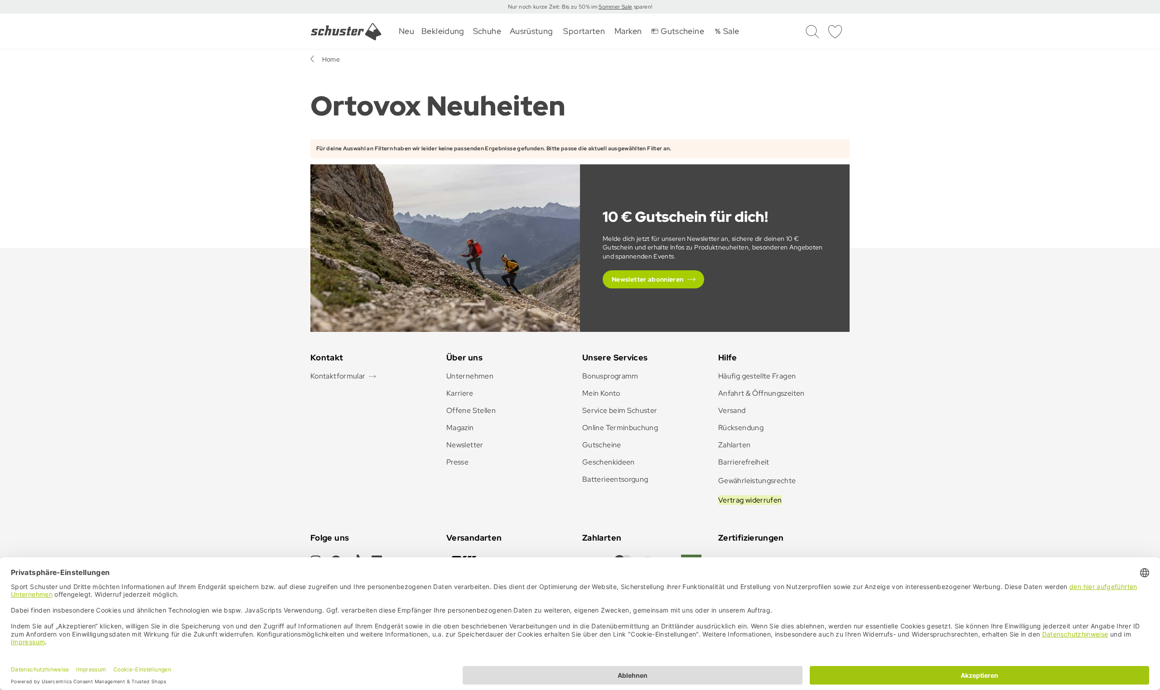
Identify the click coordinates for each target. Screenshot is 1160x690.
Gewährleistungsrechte (757, 480)
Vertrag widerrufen (750, 500)
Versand (732, 410)
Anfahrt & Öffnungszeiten (761, 393)
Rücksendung (741, 427)
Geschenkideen (608, 462)
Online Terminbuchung (620, 427)
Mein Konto (601, 393)
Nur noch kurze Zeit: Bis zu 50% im (553, 6)
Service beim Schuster (619, 410)
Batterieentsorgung (615, 479)
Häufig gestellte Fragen (757, 376)
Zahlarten (734, 445)
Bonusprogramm (610, 376)
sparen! (642, 6)
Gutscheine (601, 445)
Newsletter (464, 445)
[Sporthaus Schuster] (346, 32)
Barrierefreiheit (743, 462)
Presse (457, 462)
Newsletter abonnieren (648, 279)
